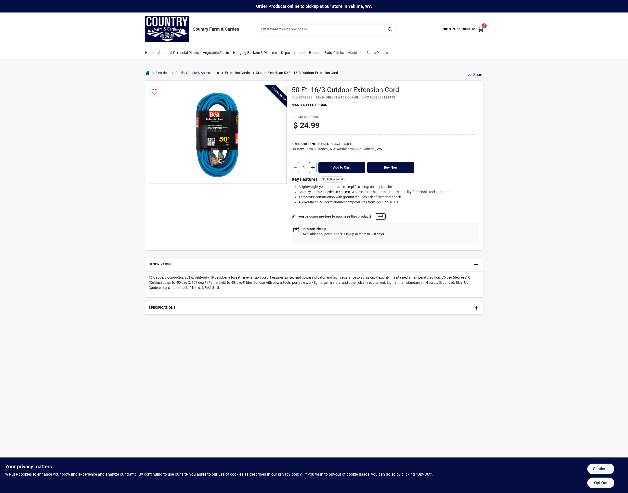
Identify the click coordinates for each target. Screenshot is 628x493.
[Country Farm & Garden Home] (167, 29)
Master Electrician (309, 105)
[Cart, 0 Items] (480, 29)
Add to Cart (342, 167)
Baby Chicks (334, 53)
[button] (314, 264)
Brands (314, 53)
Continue (600, 469)
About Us (355, 53)
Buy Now (390, 167)
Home (149, 53)
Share (478, 74)
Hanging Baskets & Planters (255, 53)
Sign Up (468, 29)
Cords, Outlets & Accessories (197, 73)
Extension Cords (237, 73)
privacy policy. (290, 474)
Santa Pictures (378, 53)
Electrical (162, 73)
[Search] (390, 29)
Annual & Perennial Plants (178, 53)
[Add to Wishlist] (154, 91)
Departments (291, 53)
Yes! (380, 216)
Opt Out (600, 483)
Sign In (449, 29)
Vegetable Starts (216, 53)
